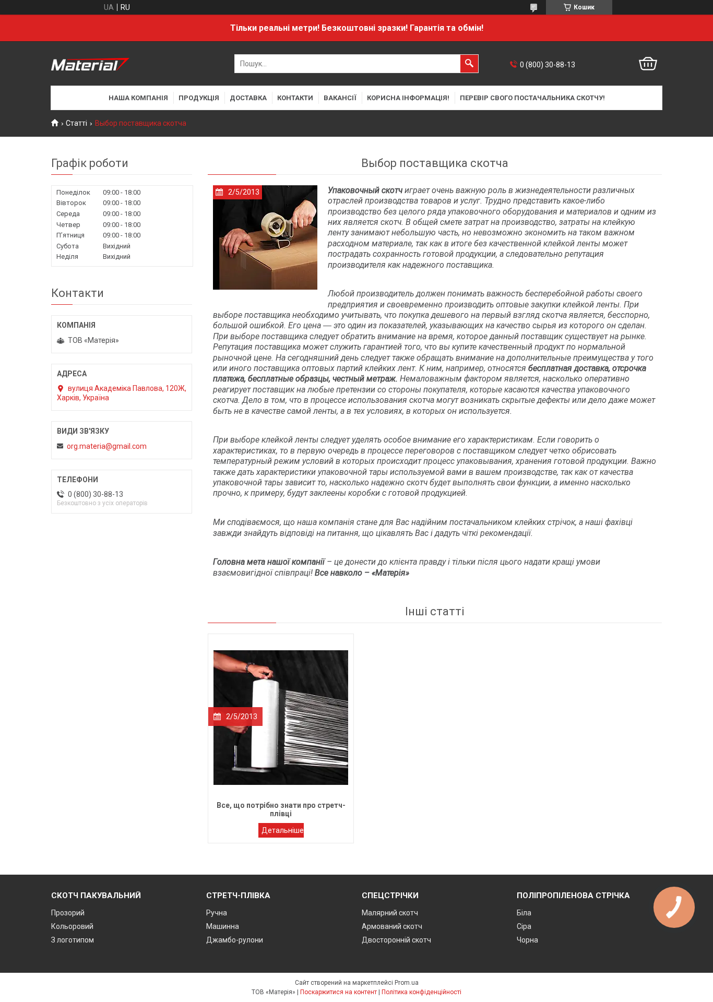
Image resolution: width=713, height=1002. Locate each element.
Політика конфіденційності (421, 992)
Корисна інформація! (408, 98)
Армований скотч (392, 926)
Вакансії (340, 98)
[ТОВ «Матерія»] (90, 64)
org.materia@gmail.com (107, 446)
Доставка (248, 98)
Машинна (222, 926)
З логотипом (72, 940)
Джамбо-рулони (234, 940)
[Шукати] (469, 64)
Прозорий (68, 913)
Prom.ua (407, 982)
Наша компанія (138, 98)
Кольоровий (72, 926)
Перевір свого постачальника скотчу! (532, 98)
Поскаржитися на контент (338, 992)
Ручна (216, 913)
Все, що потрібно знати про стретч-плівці (281, 830)
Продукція (199, 98)
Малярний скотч (390, 913)
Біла (524, 913)
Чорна (527, 940)
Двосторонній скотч (396, 940)
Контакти (295, 98)
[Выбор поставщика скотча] (265, 237)
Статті (76, 123)
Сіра (524, 926)
